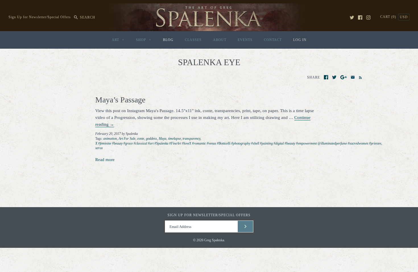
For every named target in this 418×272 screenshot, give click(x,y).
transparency (191, 139)
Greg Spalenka (214, 240)
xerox (99, 148)
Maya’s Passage (120, 99)
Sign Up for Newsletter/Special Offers (40, 17)
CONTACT (273, 40)
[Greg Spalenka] (209, 7)
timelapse (174, 139)
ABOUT (219, 40)
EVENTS (245, 40)
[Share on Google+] (343, 77)
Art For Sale (127, 139)
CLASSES (193, 40)
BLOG (168, 40)
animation (110, 139)
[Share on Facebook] (326, 77)
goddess (151, 139)
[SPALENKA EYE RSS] (359, 77)
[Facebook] (360, 17)
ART (118, 40)
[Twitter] (352, 17)
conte (140, 139)
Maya (162, 139)
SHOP (143, 40)
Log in (300, 40)
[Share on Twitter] (334, 77)
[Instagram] (368, 17)
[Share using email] (353, 77)
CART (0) (388, 17)
